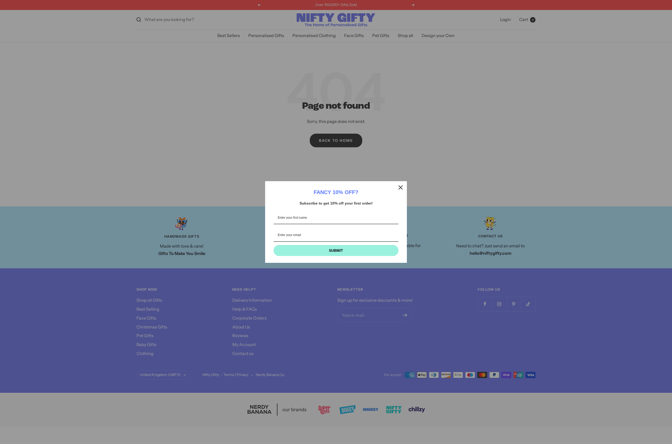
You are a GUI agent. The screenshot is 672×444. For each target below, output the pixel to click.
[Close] (400, 187)
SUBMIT (336, 250)
